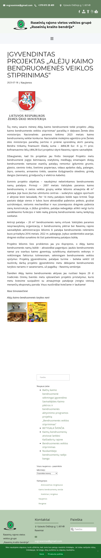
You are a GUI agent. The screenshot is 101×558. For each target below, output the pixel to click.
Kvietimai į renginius (49, 494)
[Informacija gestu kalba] (92, 11)
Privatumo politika (55, 554)
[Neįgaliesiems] (88, 11)
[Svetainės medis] (83, 11)
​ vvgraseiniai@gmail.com (18, 5)
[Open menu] (51, 39)
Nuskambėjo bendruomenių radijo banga (54, 454)
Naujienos (26, 82)
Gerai (41, 554)
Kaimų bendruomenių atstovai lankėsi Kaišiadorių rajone (54, 435)
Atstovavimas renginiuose (52, 485)
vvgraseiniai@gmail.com (48, 541)
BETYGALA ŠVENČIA (53, 428)
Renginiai (42, 503)
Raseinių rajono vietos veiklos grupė (61, 23)
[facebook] (79, 11)
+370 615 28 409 (45, 5)
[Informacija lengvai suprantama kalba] (96, 11)
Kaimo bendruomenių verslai (51, 489)
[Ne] (97, 551)
